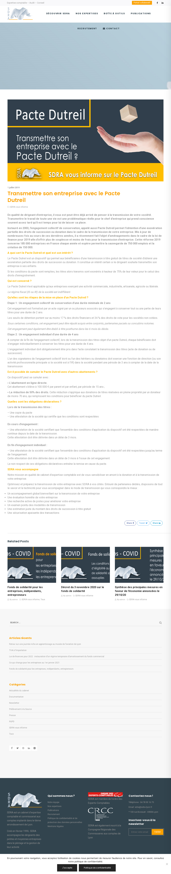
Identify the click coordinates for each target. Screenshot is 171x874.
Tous (43, 599)
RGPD (11, 721)
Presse (12, 715)
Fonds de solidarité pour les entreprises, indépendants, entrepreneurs (25, 591)
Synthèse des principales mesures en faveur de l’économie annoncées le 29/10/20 (138, 591)
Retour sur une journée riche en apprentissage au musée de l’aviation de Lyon (45, 644)
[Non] (166, 864)
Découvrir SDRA (58, 13)
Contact (113, 28)
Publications (141, 13)
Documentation (16, 697)
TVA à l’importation (18, 650)
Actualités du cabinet (19, 690)
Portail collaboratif (142, 3)
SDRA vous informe (19, 207)
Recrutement (87, 28)
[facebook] (157, 4)
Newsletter (14, 703)
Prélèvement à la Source (20, 709)
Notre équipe (53, 802)
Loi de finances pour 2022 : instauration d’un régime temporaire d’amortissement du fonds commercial (56, 656)
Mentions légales (56, 826)
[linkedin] (162, 4)
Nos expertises (87, 13)
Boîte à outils (114, 13)
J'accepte (67, 867)
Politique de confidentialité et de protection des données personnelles (65, 820)
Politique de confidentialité (97, 867)
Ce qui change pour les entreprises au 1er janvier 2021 (34, 663)
